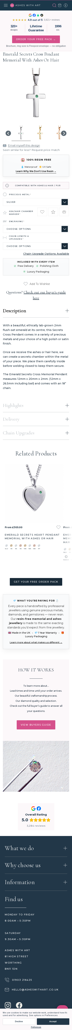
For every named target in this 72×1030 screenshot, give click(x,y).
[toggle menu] (6, 5)
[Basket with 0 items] (59, 5)
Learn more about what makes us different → (36, 642)
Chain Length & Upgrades (19, 237)
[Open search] (54, 5)
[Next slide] (63, 133)
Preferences (36, 1027)
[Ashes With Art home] (25, 5)
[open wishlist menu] (58, 527)
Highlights (13, 405)
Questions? (36, 295)
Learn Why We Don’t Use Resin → (36, 171)
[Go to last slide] (8, 133)
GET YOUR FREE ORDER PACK (36, 581)
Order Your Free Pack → (36, 39)
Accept (53, 1021)
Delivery (11, 419)
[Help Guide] (65, 5)
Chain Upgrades (18, 433)
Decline (19, 1021)
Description (14, 311)
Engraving (16, 221)
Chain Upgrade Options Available (46, 253)
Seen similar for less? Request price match (31, 150)
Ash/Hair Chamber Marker (21, 212)
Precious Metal (20, 194)
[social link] (8, 1006)
